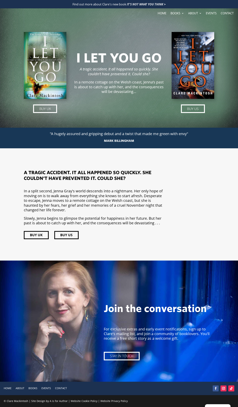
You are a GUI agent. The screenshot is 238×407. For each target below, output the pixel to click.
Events (211, 13)
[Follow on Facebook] (216, 388)
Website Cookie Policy (84, 401)
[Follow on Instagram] (223, 388)
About (193, 13)
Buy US (66, 235)
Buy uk (45, 108)
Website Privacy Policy (114, 401)
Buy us (193, 108)
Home (162, 13)
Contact (227, 13)
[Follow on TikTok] (231, 388)
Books (175, 13)
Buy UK (36, 235)
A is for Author (59, 401)
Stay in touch (121, 356)
